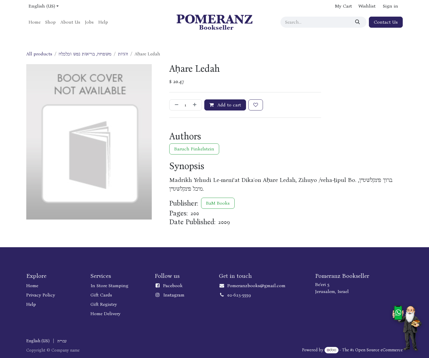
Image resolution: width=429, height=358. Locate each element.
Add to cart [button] (228, 105)
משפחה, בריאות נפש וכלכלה (85, 54)
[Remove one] (175, 105)
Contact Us (386, 22)
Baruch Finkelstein (194, 149)
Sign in (390, 6)
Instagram (173, 295)
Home (32, 285)
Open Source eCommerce (379, 350)
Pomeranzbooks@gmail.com (256, 285)
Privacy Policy (40, 295)
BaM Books (218, 203)
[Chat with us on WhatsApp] (407, 328)
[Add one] (196, 105)
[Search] (358, 22)
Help (31, 304)
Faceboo (171, 285)
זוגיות (123, 54)
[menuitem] (34, 22)
